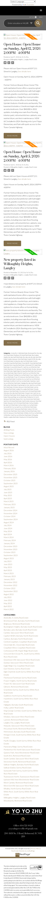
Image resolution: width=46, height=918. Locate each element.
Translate (30, 4)
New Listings (9, 433)
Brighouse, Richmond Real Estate (22, 355)
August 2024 (9, 522)
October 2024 (9, 516)
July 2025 (7, 489)
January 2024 (9, 543)
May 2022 (8, 603)
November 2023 (10, 549)
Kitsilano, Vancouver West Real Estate (23, 387)
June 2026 (8, 456)
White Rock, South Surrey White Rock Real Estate (17, 415)
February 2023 (10, 576)
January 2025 (9, 507)
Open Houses (9, 436)
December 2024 (10, 510)
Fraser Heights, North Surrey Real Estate (20, 681)
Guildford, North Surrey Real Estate (20, 381)
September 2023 (11, 555)
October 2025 (9, 480)
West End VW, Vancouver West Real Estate (21, 785)
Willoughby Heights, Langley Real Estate (23, 59)
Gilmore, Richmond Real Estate (16, 687)
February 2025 (10, 504)
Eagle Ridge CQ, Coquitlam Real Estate (23, 371)
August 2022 (9, 594)
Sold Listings (8, 439)
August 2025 (9, 486)
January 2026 (9, 471)
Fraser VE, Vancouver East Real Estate (24, 377)
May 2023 (8, 567)
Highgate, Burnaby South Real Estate (30, 383)
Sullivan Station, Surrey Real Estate (28, 405)
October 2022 (9, 588)
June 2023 (8, 564)
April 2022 (8, 606)
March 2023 (9, 573)
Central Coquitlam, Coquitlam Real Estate (20, 642)
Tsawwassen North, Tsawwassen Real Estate (15, 409)
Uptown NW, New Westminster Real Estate (21, 779)
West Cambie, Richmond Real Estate (27, 411)
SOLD (40, 17)
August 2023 (9, 558)
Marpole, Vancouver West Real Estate (19, 726)
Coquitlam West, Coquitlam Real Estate (14, 365)
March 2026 (9, 465)
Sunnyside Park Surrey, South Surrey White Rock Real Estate (20, 407)
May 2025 (8, 495)
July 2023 (7, 561)
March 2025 (9, 501)
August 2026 (9, 450)
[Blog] (23, 819)
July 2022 (7, 597)
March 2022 (9, 609)
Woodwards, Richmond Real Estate (28, 417)
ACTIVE (31, 17)
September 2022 (11, 591)
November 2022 (10, 585)
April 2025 (8, 498)
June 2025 (8, 492)
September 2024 (11, 519)
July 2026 (7, 453)
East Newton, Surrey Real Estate (17, 669)
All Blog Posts (9, 430)
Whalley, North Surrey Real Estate (33, 413)
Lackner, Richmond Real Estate (16, 720)
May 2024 (8, 531)
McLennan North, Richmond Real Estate (30, 391)
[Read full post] (23, 38)
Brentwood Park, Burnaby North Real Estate (22, 621)
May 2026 (8, 459)
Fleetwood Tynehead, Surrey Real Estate (18, 375)
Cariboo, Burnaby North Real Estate (23, 361)
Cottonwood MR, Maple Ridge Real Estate (21, 651)
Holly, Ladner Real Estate (10, 385)
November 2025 (10, 477)
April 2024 (8, 534)
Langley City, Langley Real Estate (24, 389)
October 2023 (9, 552)
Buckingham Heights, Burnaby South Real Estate (23, 627)
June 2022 (8, 600)
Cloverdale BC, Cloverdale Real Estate (32, 363)
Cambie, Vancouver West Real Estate (17, 359)
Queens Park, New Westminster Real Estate (28, 399)
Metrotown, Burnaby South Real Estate (14, 393)
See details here (24, 71)
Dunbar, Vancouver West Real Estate (18, 663)
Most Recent (9, 447)
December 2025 (10, 474)
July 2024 (7, 525)
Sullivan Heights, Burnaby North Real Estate (21, 764)
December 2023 (10, 546)
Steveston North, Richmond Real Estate (18, 403)
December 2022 (10, 582)
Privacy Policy (35, 848)
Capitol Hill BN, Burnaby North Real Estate (21, 636)
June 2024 (8, 528)
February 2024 (10, 540)
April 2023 (8, 570)
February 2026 (10, 468)
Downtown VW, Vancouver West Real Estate (19, 369)
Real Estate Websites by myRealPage (23, 851)
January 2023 (9, 579)
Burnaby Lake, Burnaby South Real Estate (20, 630)
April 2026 (8, 462)
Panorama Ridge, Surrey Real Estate (17, 397)
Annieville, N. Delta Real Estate (19, 353)
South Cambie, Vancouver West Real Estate (21, 758)
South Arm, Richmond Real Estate (13, 401)
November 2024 (10, 513)
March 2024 (9, 537)
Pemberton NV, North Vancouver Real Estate (22, 749)
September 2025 (11, 483)
